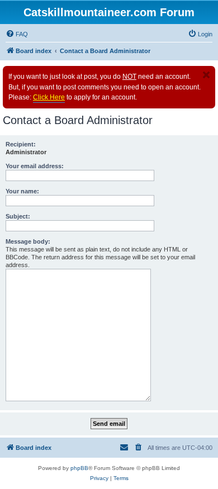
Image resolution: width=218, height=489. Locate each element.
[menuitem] (17, 34)
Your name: (22, 191)
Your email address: (35, 166)
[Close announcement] (206, 75)
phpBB (79, 468)
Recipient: (21, 144)
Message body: (28, 241)
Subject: (18, 216)
